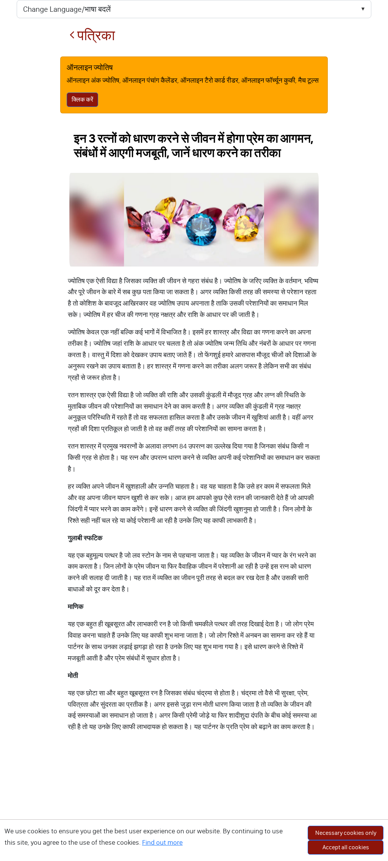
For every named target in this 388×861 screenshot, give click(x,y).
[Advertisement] (194, 804)
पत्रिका (95, 35)
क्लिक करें (82, 99)
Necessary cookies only (345, 832)
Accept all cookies (345, 847)
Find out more (162, 842)
